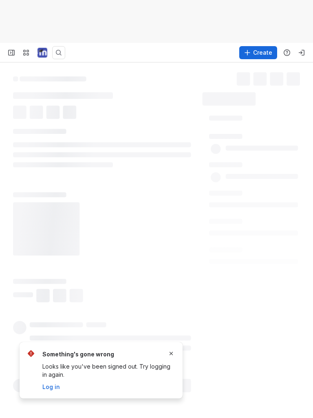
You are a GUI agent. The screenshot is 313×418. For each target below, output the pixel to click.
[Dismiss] (171, 353)
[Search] (58, 52)
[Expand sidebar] (11, 52)
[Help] (286, 52)
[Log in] (301, 52)
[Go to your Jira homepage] (42, 52)
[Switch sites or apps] (26, 52)
